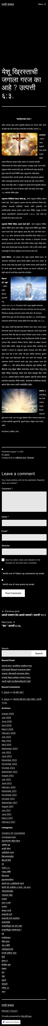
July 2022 (6, 779)
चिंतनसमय (30, 458)
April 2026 (6, 725)
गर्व (3, 864)
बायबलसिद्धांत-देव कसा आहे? (12, 926)
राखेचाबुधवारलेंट (7, 949)
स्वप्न (3, 991)
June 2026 (7, 721)
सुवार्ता (4, 980)
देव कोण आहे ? (18, 692)
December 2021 (9, 791)
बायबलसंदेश (6, 922)
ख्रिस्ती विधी (6, 860)
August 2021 (7, 806)
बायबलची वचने (7, 914)
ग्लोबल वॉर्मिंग (6, 872)
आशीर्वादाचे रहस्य (20, 458)
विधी (3, 957)
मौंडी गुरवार (6, 941)
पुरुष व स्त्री (6, 903)
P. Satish (6, 692)
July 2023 (6, 752)
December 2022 (9, 760)
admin (6, 455)
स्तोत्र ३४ (5, 988)
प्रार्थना (4, 906)
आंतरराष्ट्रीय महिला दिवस (11, 841)
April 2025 (6, 744)
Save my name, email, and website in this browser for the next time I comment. (22, 561)
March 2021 (7, 818)
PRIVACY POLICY (10, 1011)
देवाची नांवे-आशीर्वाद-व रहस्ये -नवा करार (16, 887)
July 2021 (6, 810)
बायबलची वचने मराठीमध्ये (10, 918)
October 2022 (8, 768)
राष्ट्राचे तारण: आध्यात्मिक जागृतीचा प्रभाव (17, 666)
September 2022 (10, 772)
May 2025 (6, 741)
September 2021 (9, 802)
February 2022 (9, 787)
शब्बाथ (4, 968)
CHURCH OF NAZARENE (13, 833)
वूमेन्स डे (4, 961)
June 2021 (6, 814)
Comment (7, 488)
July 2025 (6, 737)
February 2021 (8, 822)
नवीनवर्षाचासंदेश (7, 891)
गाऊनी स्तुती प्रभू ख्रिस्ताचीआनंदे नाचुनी (16, 681)
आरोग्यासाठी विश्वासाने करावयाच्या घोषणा (16, 670)
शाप (3, 972)
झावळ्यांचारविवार (8, 879)
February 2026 (9, 733)
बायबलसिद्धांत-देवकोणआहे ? (12, 930)
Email (5, 531)
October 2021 (8, 799)
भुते (3, 933)
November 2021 (9, 795)
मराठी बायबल (8, 4)
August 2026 (8, 713)
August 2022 (8, 775)
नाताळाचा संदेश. (7, 895)
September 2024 (10, 748)
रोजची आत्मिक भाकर (9, 953)
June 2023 (7, 756)
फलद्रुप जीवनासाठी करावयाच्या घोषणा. (16, 673)
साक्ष (3, 976)
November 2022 (9, 764)
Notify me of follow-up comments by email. (23, 573)
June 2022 (7, 783)
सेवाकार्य (4, 984)
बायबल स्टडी (6, 910)
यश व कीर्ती (6, 945)
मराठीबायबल (6, 937)
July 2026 (6, 717)
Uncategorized (9, 837)
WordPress (26, 1016)
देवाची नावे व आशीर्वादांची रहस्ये (13, 883)
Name (5, 517)
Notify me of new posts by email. (18, 584)
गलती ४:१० (6, 868)
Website (6, 545)
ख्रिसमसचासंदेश (8, 856)
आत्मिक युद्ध (6, 845)
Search (5, 648)
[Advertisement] (24, 39)
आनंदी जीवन (6, 848)
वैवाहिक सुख (6, 964)
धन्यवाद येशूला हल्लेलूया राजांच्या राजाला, (16, 677)
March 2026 (7, 729)
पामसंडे (4, 899)
